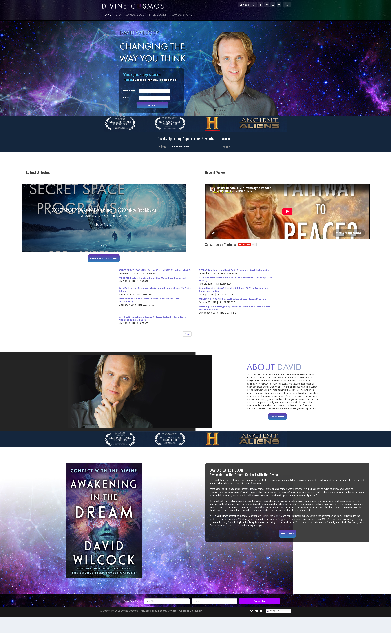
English (274, 610)
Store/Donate (168, 610)
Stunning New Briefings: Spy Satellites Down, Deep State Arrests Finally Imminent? (234, 308)
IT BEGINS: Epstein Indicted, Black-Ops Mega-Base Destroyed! (152, 278)
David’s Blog (134, 14)
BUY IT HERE (287, 533)
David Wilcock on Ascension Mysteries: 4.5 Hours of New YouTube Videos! (155, 289)
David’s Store (181, 14)
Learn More (277, 416)
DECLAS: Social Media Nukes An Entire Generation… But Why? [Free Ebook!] (235, 279)
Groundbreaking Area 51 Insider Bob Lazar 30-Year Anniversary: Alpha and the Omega (234, 289)
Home (106, 14)
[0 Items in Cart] (287, 4)
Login (198, 610)
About (274, 367)
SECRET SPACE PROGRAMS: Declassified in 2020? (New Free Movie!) (155, 270)
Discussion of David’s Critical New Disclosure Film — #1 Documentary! (149, 300)
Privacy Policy (149, 610)
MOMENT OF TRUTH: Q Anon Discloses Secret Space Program (232, 299)
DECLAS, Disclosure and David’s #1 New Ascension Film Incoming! (234, 270)
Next (187, 333)
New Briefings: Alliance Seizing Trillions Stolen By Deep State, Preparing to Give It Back (152, 318)
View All (226, 139)
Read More (103, 224)
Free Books (158, 14)
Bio (118, 14)
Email (127, 97)
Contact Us (186, 610)
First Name (129, 90)
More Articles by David (103, 258)
